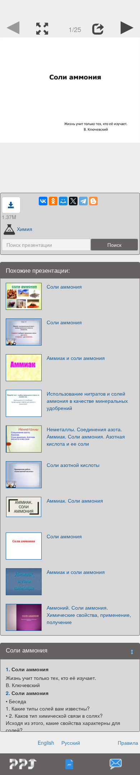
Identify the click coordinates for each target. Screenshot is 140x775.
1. (8, 669)
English (46, 742)
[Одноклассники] (53, 201)
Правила (128, 742)
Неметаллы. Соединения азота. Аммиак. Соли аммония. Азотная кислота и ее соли (86, 436)
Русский (70, 742)
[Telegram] (83, 201)
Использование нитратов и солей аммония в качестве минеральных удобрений (87, 400)
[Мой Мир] (63, 201)
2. (8, 692)
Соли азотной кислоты (73, 464)
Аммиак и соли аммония (76, 357)
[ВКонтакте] (43, 201)
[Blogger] (93, 201)
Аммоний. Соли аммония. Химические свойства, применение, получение (89, 614)
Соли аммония (64, 286)
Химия (24, 228)
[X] (73, 201)
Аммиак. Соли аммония (75, 500)
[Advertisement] (70, 9)
